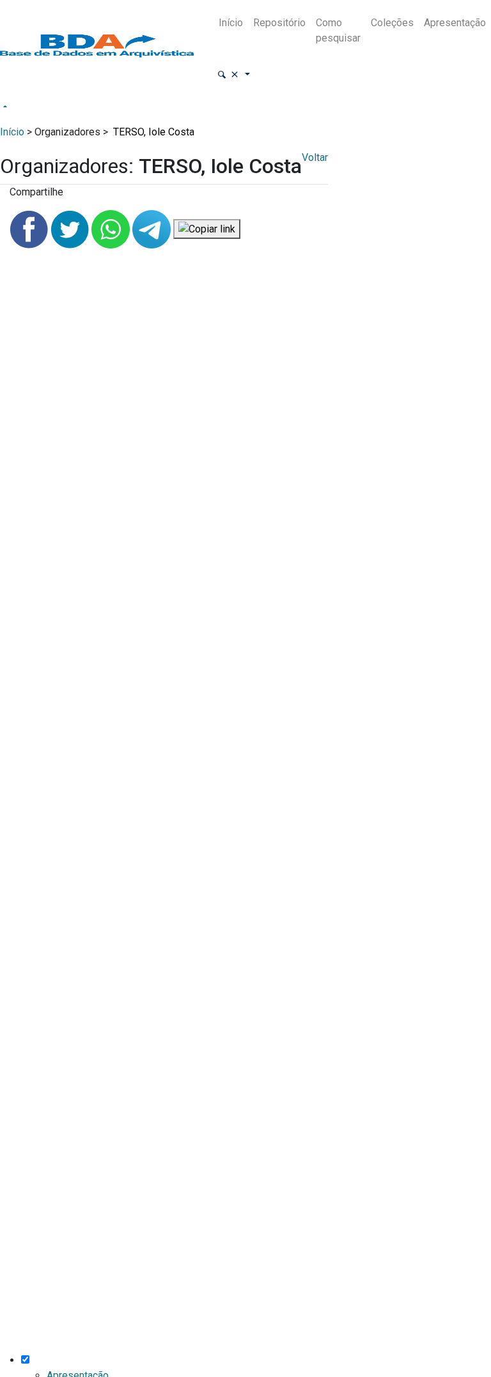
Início (231, 23)
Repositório (279, 23)
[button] (233, 75)
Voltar (315, 157)
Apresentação (455, 23)
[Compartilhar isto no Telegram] (152, 228)
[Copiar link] (206, 229)
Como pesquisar (338, 30)
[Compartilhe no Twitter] (71, 228)
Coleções (392, 23)
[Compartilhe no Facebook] (30, 228)
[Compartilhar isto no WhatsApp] (111, 228)
